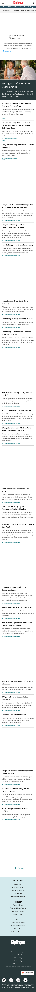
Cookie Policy (18, 961)
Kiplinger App (18, 893)
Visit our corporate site (25, 985)
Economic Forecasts (18, 926)
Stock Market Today (18, 923)
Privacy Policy (18, 958)
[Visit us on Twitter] (4, 980)
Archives (21, 868)
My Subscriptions (18, 890)
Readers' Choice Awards (18, 908)
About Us (18, 949)
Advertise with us (18, 963)
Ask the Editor (18, 914)
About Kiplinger (18, 905)
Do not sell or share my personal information (18, 966)
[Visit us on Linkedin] (25, 980)
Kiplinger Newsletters (18, 896)
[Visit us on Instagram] (18, 980)
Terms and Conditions (18, 955)
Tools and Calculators (18, 932)
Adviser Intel (18, 929)
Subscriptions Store (18, 887)
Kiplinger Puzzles (18, 911)
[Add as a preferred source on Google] (27, 973)
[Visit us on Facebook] (11, 980)
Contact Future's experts (18, 952)
